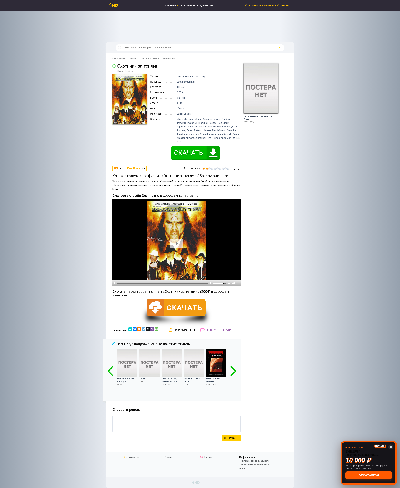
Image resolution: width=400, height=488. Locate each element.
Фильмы (170, 5)
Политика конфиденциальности (254, 460)
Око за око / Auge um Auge (126, 380)
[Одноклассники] (139, 329)
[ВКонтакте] (135, 329)
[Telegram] (143, 329)
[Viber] (152, 329)
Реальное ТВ (171, 457)
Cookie (242, 468)
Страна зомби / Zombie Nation (170, 380)
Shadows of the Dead (192, 380)
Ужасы (180, 108)
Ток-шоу (208, 457)
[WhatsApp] (156, 329)
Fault (142, 378)
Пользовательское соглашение (254, 464)
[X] (148, 329)
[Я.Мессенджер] (130, 329)
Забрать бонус (369, 475)
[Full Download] (118, 5)
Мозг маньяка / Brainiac (214, 380)
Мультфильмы (132, 457)
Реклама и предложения (197, 5)
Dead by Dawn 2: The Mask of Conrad (258, 118)
